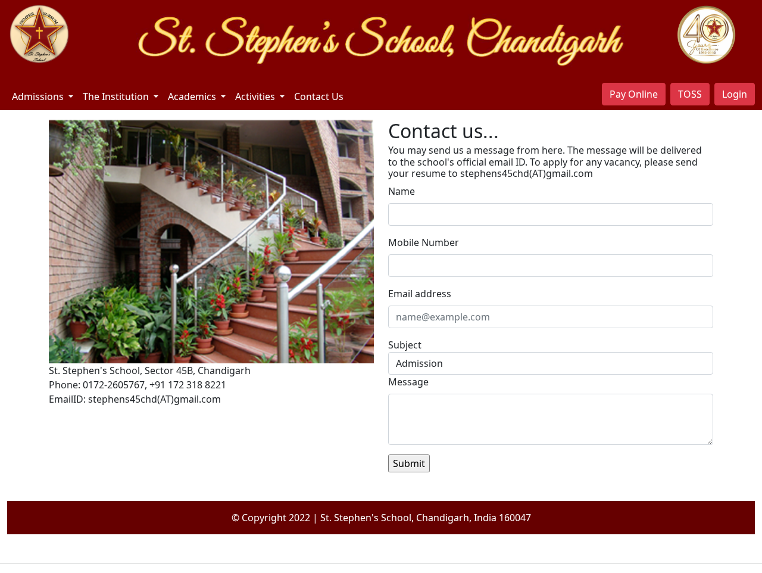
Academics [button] (193, 96)
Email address (419, 293)
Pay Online (634, 94)
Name (401, 191)
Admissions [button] (39, 96)
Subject (404, 344)
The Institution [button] (117, 96)
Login (734, 94)
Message (408, 381)
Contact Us (318, 96)
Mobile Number (423, 242)
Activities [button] (256, 96)
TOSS (690, 94)
